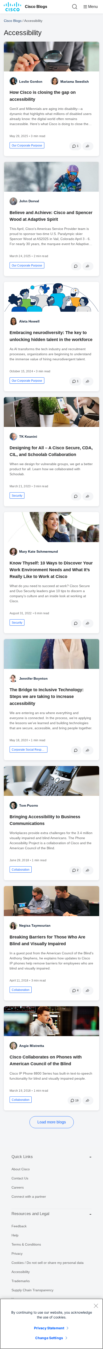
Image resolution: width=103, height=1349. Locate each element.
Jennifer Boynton (33, 678)
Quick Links (22, 1156)
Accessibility (20, 1272)
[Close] (95, 1305)
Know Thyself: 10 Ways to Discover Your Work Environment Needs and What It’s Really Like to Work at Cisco (51, 570)
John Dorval (29, 201)
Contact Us (19, 1178)
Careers (17, 1187)
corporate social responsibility (28, 749)
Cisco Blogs (36, 7)
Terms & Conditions (26, 1244)
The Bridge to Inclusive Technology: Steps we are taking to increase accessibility (47, 696)
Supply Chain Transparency (32, 1290)
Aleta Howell (29, 321)
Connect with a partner (28, 1196)
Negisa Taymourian (35, 925)
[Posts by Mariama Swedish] (54, 81)
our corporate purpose (27, 145)
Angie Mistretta (31, 1046)
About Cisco (20, 1169)
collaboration (20, 869)
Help (14, 1235)
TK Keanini (28, 436)
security (17, 495)
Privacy (17, 1253)
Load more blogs (51, 1122)
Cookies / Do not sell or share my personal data (47, 1263)
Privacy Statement (49, 1328)
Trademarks (20, 1281)
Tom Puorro (28, 805)
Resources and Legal (30, 1213)
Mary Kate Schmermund (38, 551)
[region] (51, 1323)
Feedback (19, 1226)
